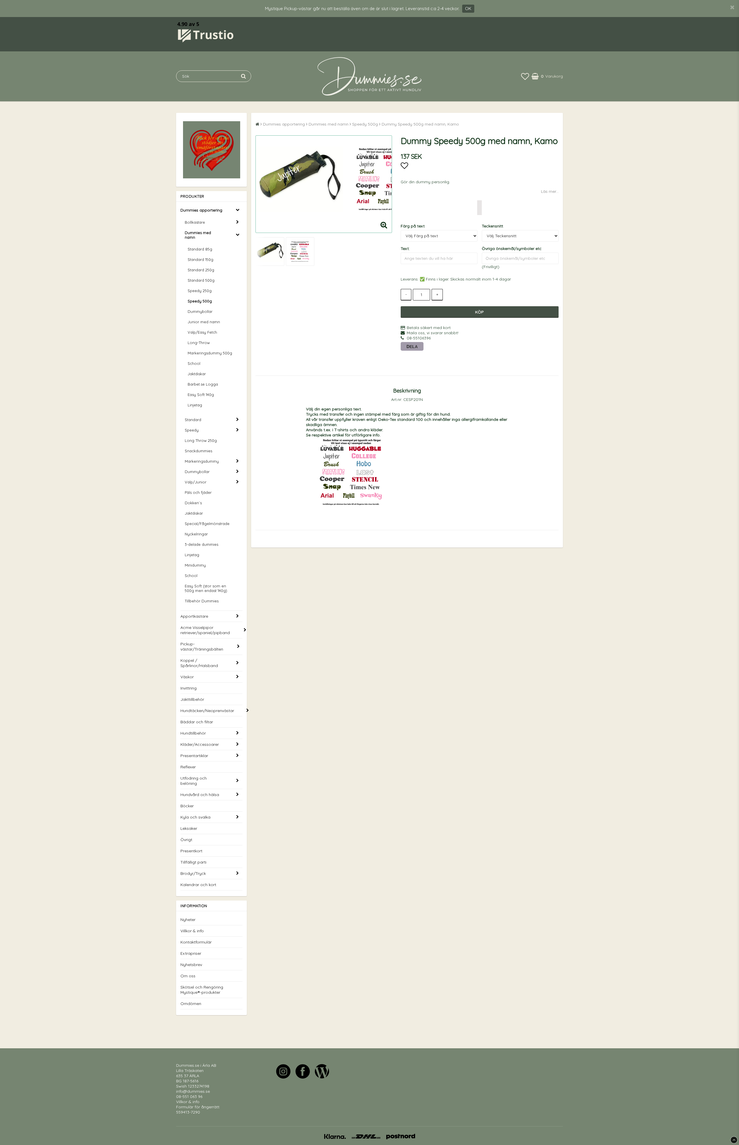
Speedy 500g (200, 301)
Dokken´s (193, 502)
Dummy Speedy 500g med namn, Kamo (420, 124)
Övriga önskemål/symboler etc (512, 248)
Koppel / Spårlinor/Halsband (199, 663)
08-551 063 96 (189, 1096)
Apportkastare (194, 616)
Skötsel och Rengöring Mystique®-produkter (201, 990)
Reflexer (188, 766)
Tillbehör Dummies (202, 601)
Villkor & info (192, 930)
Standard (193, 419)
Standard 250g (201, 270)
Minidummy (195, 565)
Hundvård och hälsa (199, 794)
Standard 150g (200, 259)
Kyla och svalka (195, 817)
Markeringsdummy (202, 461)
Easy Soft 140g (201, 394)
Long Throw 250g (201, 440)
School (194, 363)
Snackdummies (198, 451)
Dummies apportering (201, 210)
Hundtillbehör (193, 733)
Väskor (187, 676)
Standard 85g (200, 249)
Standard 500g (201, 280)
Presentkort (191, 850)
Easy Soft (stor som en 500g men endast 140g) (206, 588)
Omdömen (190, 1003)
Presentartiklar (194, 755)
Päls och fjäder (198, 492)
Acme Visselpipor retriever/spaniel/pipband (205, 630)
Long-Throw (199, 342)
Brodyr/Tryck (193, 873)
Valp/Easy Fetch (202, 332)
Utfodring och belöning (193, 781)
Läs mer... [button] (550, 191)
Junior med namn (204, 322)
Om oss (187, 975)
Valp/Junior (195, 482)
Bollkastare (195, 222)
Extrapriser (190, 953)
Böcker (187, 805)
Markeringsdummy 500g (210, 353)
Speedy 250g (200, 290)
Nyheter (187, 919)
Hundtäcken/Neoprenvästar (207, 710)
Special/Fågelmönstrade (207, 523)
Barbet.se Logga (203, 384)
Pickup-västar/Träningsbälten (201, 646)
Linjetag (195, 405)
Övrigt (186, 839)
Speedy (192, 430)
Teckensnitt (492, 226)
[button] (525, 76)
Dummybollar (200, 311)
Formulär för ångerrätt (197, 1106)
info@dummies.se (193, 1091)
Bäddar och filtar (196, 721)
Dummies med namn (198, 235)
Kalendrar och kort (198, 884)
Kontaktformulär (196, 942)
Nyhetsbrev (191, 964)
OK (468, 8)
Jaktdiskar (197, 373)
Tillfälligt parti (193, 862)
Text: (405, 248)
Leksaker (188, 828)
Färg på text (413, 226)
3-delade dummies (201, 544)
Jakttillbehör (192, 699)
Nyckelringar (196, 534)
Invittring (188, 688)
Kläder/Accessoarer (199, 744)
